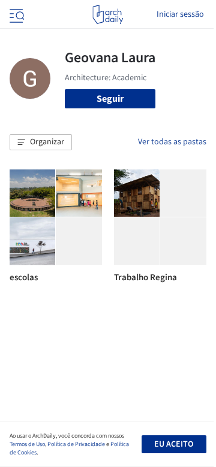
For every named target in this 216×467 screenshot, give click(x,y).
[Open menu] (15, 14)
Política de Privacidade (76, 444)
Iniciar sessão (180, 14)
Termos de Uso (27, 444)
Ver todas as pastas (172, 142)
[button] (41, 142)
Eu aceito (173, 444)
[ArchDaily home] (107, 14)
